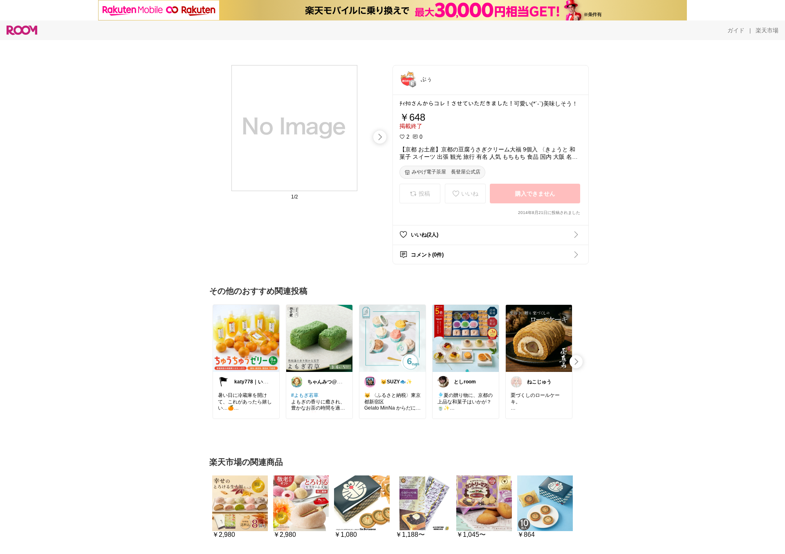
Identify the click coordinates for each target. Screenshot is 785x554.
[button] (407, 78)
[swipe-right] (379, 137)
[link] (246, 338)
